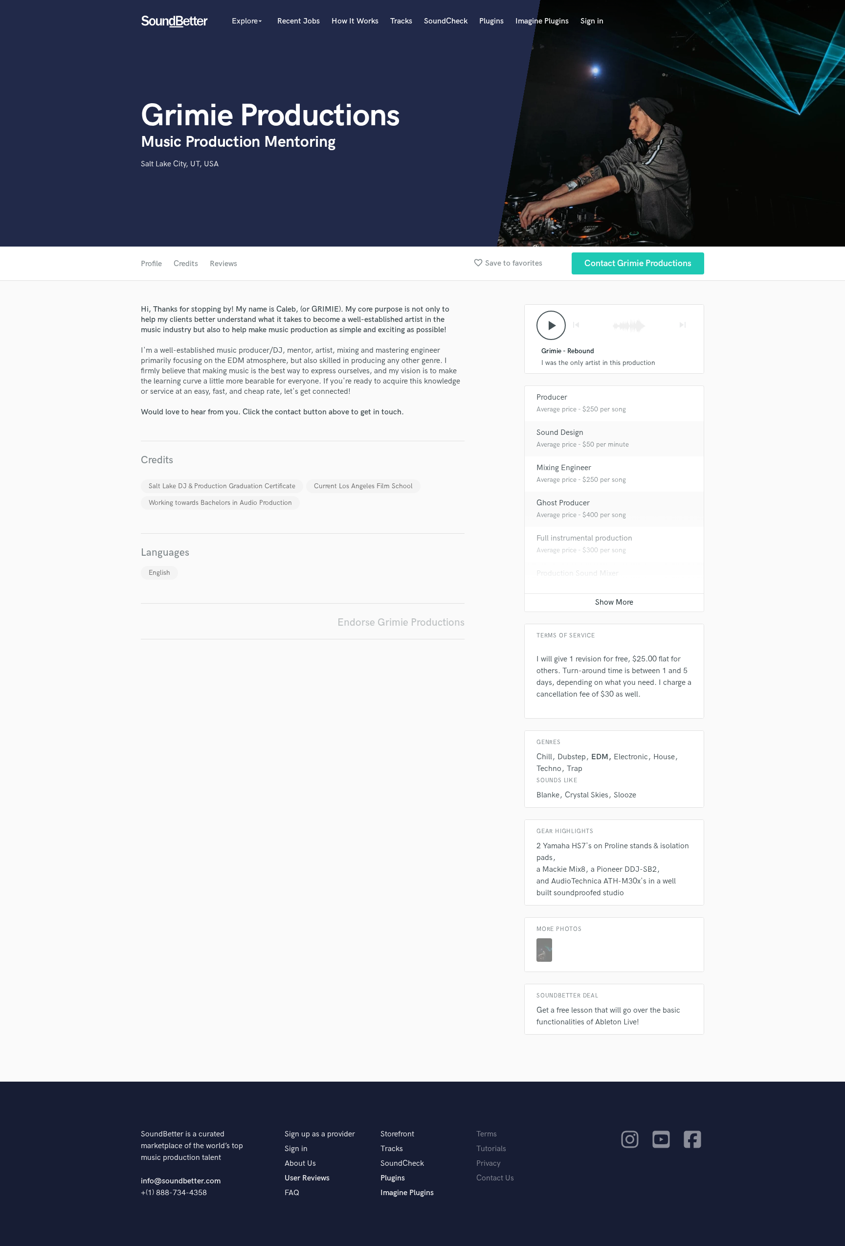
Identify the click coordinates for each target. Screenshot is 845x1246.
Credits (186, 264)
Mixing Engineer (563, 468)
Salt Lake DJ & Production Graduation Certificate (222, 486)
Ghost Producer (563, 503)
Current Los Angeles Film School (363, 486)
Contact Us (495, 1178)
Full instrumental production (584, 538)
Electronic (631, 757)
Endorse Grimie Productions (401, 622)
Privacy (488, 1163)
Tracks (401, 21)
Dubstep (571, 757)
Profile (151, 264)
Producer (551, 397)
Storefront (397, 1134)
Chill (544, 757)
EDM (599, 757)
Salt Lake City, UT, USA (180, 164)
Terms (486, 1134)
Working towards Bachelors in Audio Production (220, 502)
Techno (548, 768)
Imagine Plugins (542, 21)
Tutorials (491, 1149)
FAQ (292, 1193)
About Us (300, 1163)
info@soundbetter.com (181, 1181)
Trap (574, 768)
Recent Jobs (298, 21)
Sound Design (559, 432)
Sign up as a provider (320, 1134)
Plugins (491, 21)
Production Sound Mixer (577, 573)
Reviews (223, 264)
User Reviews (307, 1178)
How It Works (355, 21)
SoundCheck (445, 21)
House (664, 757)
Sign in (591, 21)
